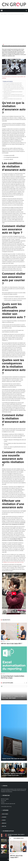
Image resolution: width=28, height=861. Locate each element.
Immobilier (4, 823)
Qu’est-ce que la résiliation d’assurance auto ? (13, 83)
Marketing (4, 826)
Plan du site (3, 800)
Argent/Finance (5, 814)
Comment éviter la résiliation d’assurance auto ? (13, 94)
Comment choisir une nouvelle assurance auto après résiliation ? (14, 97)
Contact (2, 802)
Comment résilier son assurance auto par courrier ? (14, 87)
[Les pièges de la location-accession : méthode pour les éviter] (4, 852)
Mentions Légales (5, 798)
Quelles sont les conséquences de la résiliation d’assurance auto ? (13, 92)
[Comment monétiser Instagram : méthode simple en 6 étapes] (4, 846)
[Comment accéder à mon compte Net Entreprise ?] (14, 732)
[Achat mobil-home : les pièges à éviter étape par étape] (4, 840)
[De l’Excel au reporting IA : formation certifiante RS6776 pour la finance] (14, 659)
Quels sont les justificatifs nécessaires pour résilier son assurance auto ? (14, 89)
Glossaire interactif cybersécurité (8, 803)
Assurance (4, 817)
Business (12, 853)
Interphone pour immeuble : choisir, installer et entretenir (16, 835)
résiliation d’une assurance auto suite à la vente (13, 562)
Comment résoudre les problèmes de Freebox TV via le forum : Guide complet (13, 697)
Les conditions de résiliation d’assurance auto (13, 84)
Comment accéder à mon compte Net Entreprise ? (14, 758)
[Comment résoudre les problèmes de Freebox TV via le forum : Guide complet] (14, 693)
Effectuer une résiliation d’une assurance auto (13, 98)
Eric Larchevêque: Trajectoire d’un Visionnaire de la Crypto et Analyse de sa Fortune (13, 774)
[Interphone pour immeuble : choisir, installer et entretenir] (4, 835)
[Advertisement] (14, 30)
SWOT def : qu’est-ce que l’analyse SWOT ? (16, 856)
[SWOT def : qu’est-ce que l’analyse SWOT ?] (18, 846)
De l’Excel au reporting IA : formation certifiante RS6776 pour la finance (12, 677)
